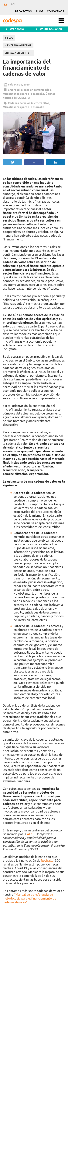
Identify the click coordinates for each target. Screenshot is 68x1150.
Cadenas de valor (19, 103)
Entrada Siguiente (17, 53)
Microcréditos (40, 103)
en (13, 3)
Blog (39, 11)
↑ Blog (9, 38)
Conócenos (55, 11)
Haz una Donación (49, 29)
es (5, 3)
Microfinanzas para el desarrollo (23, 93)
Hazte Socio (15, 29)
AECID (31, 834)
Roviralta (47, 860)
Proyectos (23, 11)
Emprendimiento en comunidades (29, 89)
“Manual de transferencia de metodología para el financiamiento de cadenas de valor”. (29, 898)
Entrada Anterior (19, 45)
